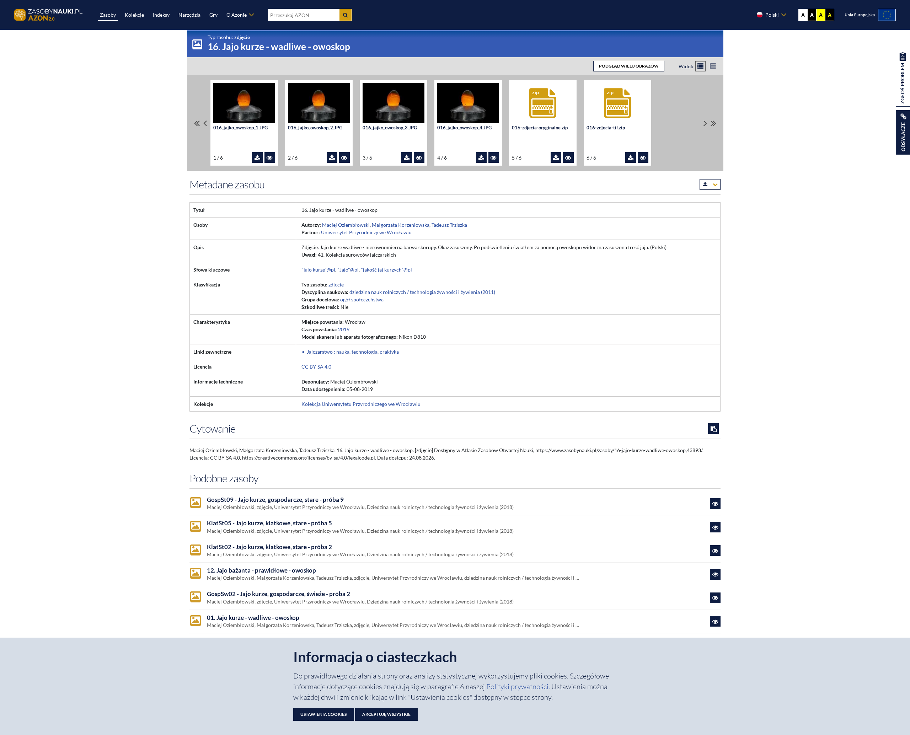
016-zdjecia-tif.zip (606, 127)
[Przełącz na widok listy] (713, 66)
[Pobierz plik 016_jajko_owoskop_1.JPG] (257, 157)
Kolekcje (134, 15)
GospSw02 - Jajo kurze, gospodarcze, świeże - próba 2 (278, 593)
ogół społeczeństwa (362, 299)
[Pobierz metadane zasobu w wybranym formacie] (710, 184)
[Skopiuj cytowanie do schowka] (713, 428)
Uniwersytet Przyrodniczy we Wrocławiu (366, 232)
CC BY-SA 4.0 (316, 367)
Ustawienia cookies (323, 714)
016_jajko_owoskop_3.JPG (390, 127)
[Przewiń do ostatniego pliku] (713, 123)
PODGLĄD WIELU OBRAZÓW (629, 66)
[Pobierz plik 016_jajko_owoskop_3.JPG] (406, 157)
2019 (343, 329)
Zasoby (108, 15)
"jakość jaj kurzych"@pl (386, 270)
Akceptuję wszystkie (386, 714)
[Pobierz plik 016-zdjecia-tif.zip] (630, 157)
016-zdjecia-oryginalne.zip (540, 127)
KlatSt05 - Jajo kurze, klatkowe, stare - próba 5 (269, 523)
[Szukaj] (345, 15)
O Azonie (236, 15)
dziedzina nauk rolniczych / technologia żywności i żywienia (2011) (422, 292)
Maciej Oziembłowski (346, 225)
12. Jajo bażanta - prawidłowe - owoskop (261, 570)
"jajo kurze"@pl (318, 270)
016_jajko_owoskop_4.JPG (464, 127)
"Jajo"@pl (348, 270)
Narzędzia (189, 15)
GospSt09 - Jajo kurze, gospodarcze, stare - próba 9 (275, 499)
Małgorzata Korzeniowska (400, 225)
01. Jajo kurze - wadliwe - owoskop (253, 617)
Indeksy (161, 15)
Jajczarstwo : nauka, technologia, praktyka (353, 352)
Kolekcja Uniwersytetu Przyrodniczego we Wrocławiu (361, 404)
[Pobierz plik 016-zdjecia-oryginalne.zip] (556, 157)
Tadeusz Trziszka (449, 225)
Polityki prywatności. (518, 686)
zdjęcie (336, 284)
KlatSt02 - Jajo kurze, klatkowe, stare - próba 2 (269, 547)
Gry (213, 15)
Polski (772, 15)
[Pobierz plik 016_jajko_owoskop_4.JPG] (481, 157)
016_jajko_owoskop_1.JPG (240, 127)
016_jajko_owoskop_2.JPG (315, 127)
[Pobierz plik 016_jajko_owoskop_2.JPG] (332, 157)
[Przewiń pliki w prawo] (705, 123)
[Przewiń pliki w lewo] (205, 123)
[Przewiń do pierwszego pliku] (197, 123)
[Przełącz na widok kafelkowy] (700, 66)
